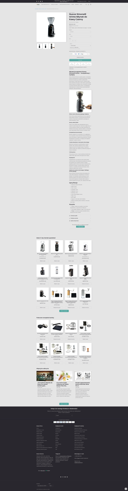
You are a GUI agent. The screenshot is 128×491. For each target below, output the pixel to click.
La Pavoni (57, 435)
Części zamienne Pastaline (79, 442)
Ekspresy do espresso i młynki (79, 431)
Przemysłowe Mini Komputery (79, 447)
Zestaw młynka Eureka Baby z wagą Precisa (85, 301)
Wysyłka (70, 25)
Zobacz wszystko (64, 310)
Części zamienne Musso (78, 445)
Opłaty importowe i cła (40, 445)
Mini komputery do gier (78, 449)
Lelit (56, 449)
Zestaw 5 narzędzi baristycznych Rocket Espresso (57, 357)
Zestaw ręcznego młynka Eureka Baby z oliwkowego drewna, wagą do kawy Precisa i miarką (57, 302)
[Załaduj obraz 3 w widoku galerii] (51, 46)
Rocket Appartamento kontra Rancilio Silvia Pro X (83, 384)
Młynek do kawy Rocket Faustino (71, 253)
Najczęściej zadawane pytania (41, 449)
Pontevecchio (58, 431)
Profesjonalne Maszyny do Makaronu (80, 438)
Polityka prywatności (40, 438)
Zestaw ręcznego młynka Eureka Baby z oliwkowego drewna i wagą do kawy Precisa (71, 302)
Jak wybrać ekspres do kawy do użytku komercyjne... (45, 384)
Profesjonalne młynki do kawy (79, 435)
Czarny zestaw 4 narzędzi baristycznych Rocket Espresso (85, 334)
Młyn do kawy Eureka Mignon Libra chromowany (42, 254)
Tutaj (78, 458)
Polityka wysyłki (39, 433)
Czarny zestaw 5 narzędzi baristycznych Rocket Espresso (42, 357)
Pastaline (57, 442)
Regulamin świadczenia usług (41, 440)
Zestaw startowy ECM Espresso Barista (71, 334)
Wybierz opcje (42, 260)
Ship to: (71, 43)
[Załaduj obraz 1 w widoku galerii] (39, 46)
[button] (46, 4)
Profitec (57, 445)
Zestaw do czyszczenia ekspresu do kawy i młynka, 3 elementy (57, 334)
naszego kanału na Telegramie (65, 456)
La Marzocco (58, 428)
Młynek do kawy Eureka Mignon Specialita (85, 254)
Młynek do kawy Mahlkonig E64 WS (57, 254)
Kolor (70, 34)
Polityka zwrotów (39, 431)
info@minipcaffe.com (78, 462)
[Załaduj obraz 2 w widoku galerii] (45, 46)
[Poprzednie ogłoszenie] (53, 1)
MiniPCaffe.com (41, 489)
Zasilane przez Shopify (46, 489)
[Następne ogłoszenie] (75, 1)
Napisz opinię (81, 227)
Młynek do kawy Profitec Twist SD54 (85, 278)
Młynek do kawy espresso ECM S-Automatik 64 (56, 278)
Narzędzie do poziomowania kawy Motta (42, 334)
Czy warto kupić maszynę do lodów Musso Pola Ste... (62, 384)
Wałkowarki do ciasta (78, 440)
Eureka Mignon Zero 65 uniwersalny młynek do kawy (42, 278)
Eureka (57, 440)
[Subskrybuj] (72, 415)
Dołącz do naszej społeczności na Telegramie (44, 447)
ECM (56, 447)
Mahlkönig (57, 438)
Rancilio (57, 433)
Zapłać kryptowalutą (39, 442)
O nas (37, 428)
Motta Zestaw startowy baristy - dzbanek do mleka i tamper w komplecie (85, 357)
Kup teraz (80, 60)
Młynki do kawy (77, 433)
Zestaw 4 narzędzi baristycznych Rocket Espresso (71, 357)
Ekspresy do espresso (78, 428)
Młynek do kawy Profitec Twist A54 (71, 278)
